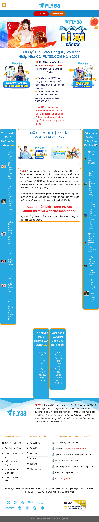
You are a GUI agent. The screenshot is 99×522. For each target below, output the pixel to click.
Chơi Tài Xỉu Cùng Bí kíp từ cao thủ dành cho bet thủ (93, 292)
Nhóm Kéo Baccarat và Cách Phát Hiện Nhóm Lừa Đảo (92, 264)
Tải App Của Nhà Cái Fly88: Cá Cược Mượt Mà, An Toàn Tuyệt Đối (10, 200)
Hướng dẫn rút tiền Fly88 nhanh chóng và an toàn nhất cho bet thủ (10, 233)
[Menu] (4, 5)
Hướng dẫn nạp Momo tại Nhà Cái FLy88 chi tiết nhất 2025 (10, 309)
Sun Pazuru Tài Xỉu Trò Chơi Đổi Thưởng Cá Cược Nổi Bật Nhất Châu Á (92, 214)
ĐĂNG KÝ (41, 14)
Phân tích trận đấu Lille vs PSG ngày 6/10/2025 (92, 157)
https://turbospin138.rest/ (50, 65)
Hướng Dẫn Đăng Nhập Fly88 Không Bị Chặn (10, 284)
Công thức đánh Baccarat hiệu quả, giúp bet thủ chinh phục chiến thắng (92, 183)
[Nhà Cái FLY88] (49, 5)
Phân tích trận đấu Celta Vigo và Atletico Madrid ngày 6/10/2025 (92, 241)
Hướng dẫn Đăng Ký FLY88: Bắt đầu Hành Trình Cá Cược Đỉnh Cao (10, 165)
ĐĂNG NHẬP (57, 14)
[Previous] (5, 33)
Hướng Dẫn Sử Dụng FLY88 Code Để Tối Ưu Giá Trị (10, 260)
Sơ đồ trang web (62, 478)
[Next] (93, 33)
